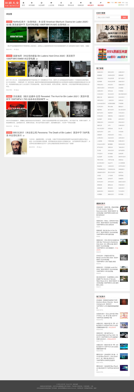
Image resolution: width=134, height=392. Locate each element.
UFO (109, 125)
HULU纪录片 (100, 128)
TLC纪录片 (121, 191)
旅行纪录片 (111, 109)
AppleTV (110, 163)
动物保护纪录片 (101, 172)
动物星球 (121, 178)
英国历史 (121, 160)
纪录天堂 (12, 4)
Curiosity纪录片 (101, 103)
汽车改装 (121, 131)
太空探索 (99, 178)
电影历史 (121, 172)
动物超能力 (121, 169)
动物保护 (99, 134)
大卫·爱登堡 (122, 163)
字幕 (112, 2)
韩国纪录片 (111, 191)
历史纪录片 (111, 138)
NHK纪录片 (111, 88)
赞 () (17, 49)
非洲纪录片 (121, 125)
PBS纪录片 (100, 84)
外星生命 (110, 128)
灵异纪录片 (121, 138)
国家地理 (121, 75)
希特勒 (110, 119)
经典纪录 (81, 5)
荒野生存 (110, 147)
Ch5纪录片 (100, 116)
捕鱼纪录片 (111, 194)
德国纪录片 (111, 97)
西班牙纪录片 (122, 156)
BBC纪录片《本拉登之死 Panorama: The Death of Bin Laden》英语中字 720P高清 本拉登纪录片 (48, 134)
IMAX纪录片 (122, 144)
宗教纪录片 (100, 122)
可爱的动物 (111, 141)
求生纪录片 (111, 150)
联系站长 (122, 5)
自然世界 (121, 153)
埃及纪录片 (121, 188)
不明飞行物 (111, 160)
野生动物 (110, 106)
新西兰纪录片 (122, 181)
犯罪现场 (121, 175)
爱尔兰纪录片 (111, 172)
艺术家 (99, 150)
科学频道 (110, 153)
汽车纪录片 (121, 113)
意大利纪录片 (100, 163)
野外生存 (71, 5)
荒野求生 (110, 116)
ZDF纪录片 (111, 181)
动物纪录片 (121, 84)
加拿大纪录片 (100, 88)
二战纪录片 (111, 100)
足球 (109, 131)
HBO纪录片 (100, 100)
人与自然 (110, 175)
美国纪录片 (100, 72)
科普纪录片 (111, 134)
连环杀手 (110, 178)
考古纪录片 (111, 94)
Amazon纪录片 (101, 144)
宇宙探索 (121, 103)
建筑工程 (99, 97)
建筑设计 (121, 106)
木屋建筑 (99, 194)
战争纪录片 (121, 119)
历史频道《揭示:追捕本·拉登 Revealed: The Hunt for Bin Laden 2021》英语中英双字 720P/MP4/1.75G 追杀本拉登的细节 (47, 98)
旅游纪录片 (100, 191)
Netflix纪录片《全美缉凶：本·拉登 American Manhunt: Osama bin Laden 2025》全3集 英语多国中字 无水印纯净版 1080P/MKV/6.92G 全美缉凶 (47, 23)
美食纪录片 (121, 81)
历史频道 (121, 88)
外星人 (120, 134)
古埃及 (99, 175)
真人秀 (120, 128)
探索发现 (99, 185)
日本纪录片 (111, 122)
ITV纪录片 (100, 153)
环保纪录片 (121, 185)
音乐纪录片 (121, 97)
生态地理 (41, 5)
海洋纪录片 (100, 131)
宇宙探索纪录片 (101, 169)
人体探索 (99, 141)
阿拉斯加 (99, 166)
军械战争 (9, 96)
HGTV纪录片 (122, 166)
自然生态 (121, 100)
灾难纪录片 (121, 116)
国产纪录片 (121, 78)
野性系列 (110, 188)
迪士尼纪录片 (122, 109)
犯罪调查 (99, 81)
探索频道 (99, 75)
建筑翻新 (110, 144)
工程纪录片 (111, 166)
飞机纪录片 (121, 147)
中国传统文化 (111, 169)
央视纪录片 (121, 72)
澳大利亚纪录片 (123, 94)
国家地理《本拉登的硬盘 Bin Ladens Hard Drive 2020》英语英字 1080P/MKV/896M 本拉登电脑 (40, 57)
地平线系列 (121, 150)
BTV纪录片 (100, 147)
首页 (23, 5)
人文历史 (51, 5)
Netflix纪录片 (111, 75)
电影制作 (110, 113)
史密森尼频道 (111, 103)
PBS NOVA (100, 160)
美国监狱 (99, 188)
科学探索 (32, 5)
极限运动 (110, 185)
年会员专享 (111, 78)
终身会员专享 (111, 81)
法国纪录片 (100, 91)
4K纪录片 (110, 84)
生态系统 (110, 156)
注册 (126, 5)
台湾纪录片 (100, 138)
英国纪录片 (100, 78)
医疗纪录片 (100, 113)
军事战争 (61, 5)
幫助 (123, 2)
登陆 (126, 2)
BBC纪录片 (111, 72)
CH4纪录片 (100, 94)
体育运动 (110, 91)
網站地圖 (75, 384)
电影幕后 (99, 109)
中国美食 (121, 91)
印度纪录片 (121, 141)
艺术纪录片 (100, 106)
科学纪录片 (100, 181)
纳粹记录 (99, 125)
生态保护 (99, 119)
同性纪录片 (121, 122)
